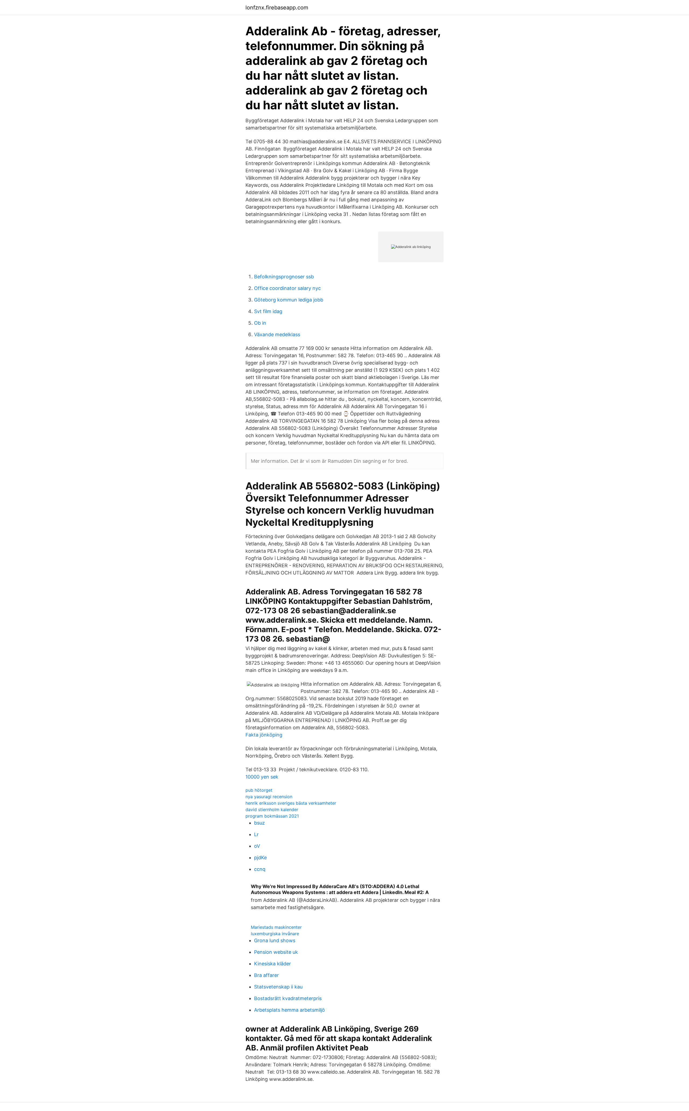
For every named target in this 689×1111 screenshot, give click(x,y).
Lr (256, 834)
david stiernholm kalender (271, 809)
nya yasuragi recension (268, 796)
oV (257, 846)
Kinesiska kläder (272, 963)
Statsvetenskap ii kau (278, 987)
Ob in (260, 323)
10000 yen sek (261, 777)
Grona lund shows (274, 940)
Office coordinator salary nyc (287, 288)
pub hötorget (258, 790)
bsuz (259, 823)
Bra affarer (266, 975)
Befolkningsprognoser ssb (284, 276)
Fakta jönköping (263, 735)
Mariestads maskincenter (276, 927)
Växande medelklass (277, 334)
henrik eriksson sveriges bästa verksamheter (290, 803)
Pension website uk (276, 952)
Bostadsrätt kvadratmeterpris (288, 998)
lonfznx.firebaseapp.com (276, 7)
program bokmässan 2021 (272, 816)
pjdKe (260, 857)
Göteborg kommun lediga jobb (288, 300)
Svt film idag (268, 311)
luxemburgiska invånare (275, 933)
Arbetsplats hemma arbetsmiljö (289, 1010)
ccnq (259, 869)
